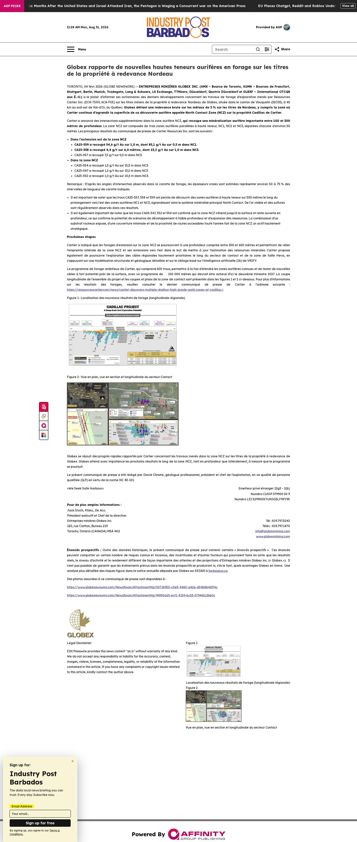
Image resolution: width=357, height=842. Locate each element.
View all (348, 6)
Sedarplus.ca (217, 571)
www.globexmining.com (273, 536)
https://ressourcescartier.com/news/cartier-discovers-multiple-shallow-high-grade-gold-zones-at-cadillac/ (145, 290)
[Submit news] (43, 407)
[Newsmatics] (43, 435)
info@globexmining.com (272, 531)
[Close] (72, 761)
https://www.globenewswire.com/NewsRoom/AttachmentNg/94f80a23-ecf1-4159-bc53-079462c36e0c (141, 595)
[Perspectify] (43, 416)
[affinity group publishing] (43, 425)
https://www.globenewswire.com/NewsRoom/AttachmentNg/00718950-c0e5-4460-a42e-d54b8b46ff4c (142, 587)
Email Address (22, 806)
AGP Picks (12, 6)
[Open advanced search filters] (266, 49)
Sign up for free (40, 823)
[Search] (257, 49)
